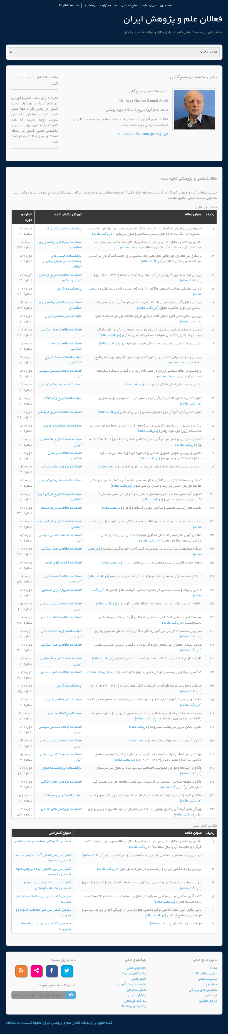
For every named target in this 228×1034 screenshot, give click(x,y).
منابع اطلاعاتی (129, 5)
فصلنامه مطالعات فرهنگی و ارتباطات (62, 579)
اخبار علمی (139, 979)
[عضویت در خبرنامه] (71, 995)
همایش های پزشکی (203, 990)
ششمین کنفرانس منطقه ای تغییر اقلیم (43, 841)
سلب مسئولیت (108, 5)
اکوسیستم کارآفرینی (131, 984)
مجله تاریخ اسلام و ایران (63, 713)
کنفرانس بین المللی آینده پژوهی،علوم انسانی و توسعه (43, 858)
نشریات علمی (207, 979)
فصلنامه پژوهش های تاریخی (61, 466)
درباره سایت (149, 5)
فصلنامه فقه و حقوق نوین (63, 562)
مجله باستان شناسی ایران (63, 316)
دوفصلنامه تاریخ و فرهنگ (62, 398)
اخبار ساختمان (136, 990)
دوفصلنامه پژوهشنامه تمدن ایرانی (61, 633)
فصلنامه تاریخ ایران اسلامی (61, 590)
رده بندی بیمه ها (134, 1006)
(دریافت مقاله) (103, 234)
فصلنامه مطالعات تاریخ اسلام (61, 508)
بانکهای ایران (137, 995)
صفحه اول (166, 5)
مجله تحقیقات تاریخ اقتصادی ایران (60, 442)
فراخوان (211, 995)
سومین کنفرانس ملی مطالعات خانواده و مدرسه (43, 899)
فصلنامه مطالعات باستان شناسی (64, 346)
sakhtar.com (15, 1023)
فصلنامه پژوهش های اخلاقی (61, 782)
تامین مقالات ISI (205, 973)
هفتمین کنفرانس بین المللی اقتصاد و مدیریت (44, 926)
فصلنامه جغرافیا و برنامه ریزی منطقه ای (60, 245)
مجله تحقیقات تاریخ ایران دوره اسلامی (59, 497)
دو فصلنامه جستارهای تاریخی (60, 384)
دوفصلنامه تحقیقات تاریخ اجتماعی (63, 360)
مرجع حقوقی (208, 1001)
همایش (211, 984)
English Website (69, 5)
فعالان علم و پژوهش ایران (172, 18)
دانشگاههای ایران (133, 973)
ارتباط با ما (90, 5)
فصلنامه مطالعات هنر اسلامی (61, 329)
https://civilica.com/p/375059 (142, 134)
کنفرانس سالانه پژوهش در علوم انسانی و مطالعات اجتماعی (47, 885)
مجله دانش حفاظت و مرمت (62, 425)
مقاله (213, 968)
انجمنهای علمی (136, 968)
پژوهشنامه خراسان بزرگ (63, 228)
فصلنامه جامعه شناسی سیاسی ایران (60, 373)
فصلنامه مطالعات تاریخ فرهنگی (59, 412)
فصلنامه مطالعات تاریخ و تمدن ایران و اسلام (60, 277)
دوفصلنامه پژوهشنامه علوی (61, 768)
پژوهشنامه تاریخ (69, 288)
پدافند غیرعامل (135, 1001)
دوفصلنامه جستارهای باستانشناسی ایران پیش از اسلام (62, 261)
